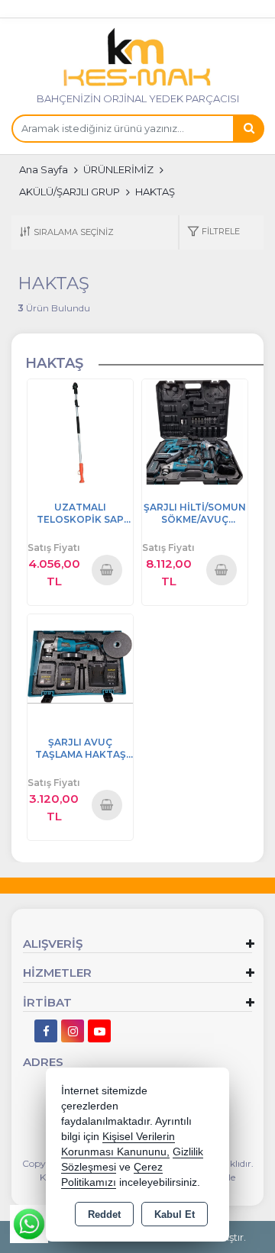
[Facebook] (45, 1030)
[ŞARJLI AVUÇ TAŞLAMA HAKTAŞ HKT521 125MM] (80, 666)
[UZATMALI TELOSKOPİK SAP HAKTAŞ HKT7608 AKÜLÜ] (80, 431)
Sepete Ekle (106, 569)
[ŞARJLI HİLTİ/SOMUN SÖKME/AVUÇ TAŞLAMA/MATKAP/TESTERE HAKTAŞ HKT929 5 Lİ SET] (194, 431)
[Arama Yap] (248, 128)
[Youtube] (99, 1030)
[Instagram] (72, 1030)
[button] (213, 232)
